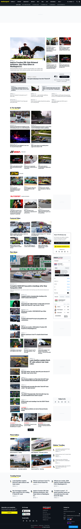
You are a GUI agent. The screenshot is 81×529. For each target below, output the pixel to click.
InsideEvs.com (45, 510)
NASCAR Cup (25, 1)
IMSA (42, 1)
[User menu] (79, 1)
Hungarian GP (61, 300)
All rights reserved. (46, 527)
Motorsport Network (38, 527)
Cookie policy (41, 525)
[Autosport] (15, 196)
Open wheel (53, 1)
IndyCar (33, 1)
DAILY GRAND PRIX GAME (26, 4)
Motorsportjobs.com (46, 514)
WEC (38, 1)
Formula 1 (13, 1)
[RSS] (68, 252)
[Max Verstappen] (55, 310)
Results (68, 278)
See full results (66, 316)
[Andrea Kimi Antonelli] (55, 312)
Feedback (65, 509)
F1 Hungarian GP (52, 4)
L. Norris (58, 306)
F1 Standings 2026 (44, 4)
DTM (47, 1)
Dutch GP (60, 263)
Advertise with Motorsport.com (69, 511)
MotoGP (19, 1)
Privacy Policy (46, 525)
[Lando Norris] (55, 307)
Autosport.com (45, 515)
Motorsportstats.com (47, 517)
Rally (59, 1)
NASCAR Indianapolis (61, 4)
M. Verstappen (60, 309)
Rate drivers (58, 315)
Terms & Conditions (34, 525)
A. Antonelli (59, 312)
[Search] (77, 1)
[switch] (68, 293)
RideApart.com (45, 519)
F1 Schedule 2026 (35, 4)
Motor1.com (45, 512)
